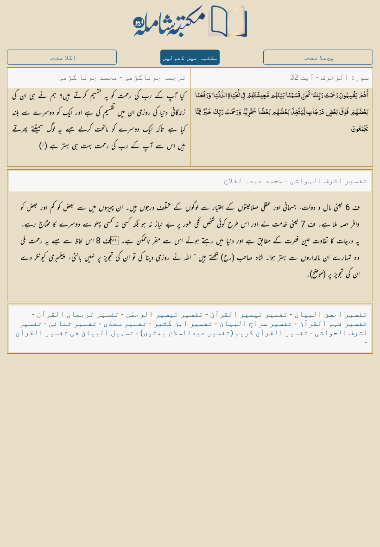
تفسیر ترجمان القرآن (78, 314)
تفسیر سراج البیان (255, 323)
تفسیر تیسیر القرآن (249, 314)
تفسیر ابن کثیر (183, 323)
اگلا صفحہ (62, 57)
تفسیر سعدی (125, 323)
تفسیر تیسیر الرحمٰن (164, 314)
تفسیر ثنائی (73, 323)
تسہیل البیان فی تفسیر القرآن (74, 332)
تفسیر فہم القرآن (333, 323)
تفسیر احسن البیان (330, 314)
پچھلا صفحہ (318, 57)
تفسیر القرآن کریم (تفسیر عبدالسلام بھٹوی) (224, 332)
